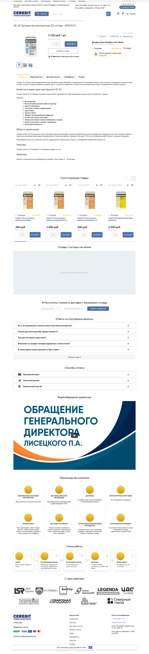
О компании (17, 1)
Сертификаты (46, 1)
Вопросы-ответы (59, 1)
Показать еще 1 (74, 357)
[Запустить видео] (74, 435)
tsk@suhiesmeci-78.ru (128, 1)
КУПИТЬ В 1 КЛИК (63, 51)
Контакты (82, 1)
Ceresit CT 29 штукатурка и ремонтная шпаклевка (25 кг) (56, 219)
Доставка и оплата (31, 1)
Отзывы (73, 1)
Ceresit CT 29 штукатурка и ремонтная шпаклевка (24, 219)
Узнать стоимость (98, 309)
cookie (71, 647)
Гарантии (72, 640)
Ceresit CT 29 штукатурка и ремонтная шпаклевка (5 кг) (87, 219)
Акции (71, 633)
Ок (90, 647)
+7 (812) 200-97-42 (127, 4)
